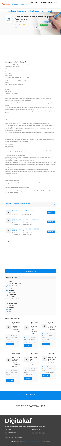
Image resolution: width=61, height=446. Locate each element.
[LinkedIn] (29, 28)
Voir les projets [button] (31, 3)
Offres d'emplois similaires (19, 204)
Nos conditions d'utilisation (10, 432)
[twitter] (25, 28)
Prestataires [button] (43, 2)
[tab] (30, 204)
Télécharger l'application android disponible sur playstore (30, 11)
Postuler (50, 212)
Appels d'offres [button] (56, 3)
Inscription (24, 4)
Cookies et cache (8, 434)
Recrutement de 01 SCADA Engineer (24, 211)
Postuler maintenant (30, 271)
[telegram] (39, 28)
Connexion (15, 4)
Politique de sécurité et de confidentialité (13, 437)
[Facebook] (22, 28)
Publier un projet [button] (36, 4)
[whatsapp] (36, 28)
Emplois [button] (50, 2)
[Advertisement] (30, 50)
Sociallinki (32, 27)
